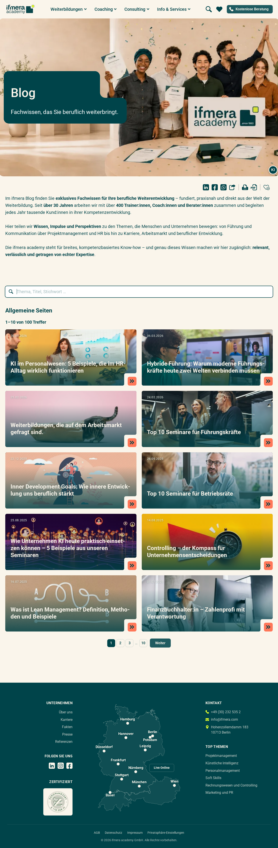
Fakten (67, 727)
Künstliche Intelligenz (221, 763)
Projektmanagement (221, 756)
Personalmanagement (222, 771)
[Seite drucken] (245, 187)
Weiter (160, 643)
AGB (97, 832)
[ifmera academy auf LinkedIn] (52, 766)
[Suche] (209, 9)
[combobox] (141, 291)
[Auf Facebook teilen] (214, 187)
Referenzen (64, 742)
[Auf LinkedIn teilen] (206, 187)
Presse (67, 734)
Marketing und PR (219, 792)
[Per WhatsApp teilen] (223, 187)
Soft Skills (213, 778)
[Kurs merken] (266, 187)
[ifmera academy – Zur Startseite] (20, 9)
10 (143, 643)
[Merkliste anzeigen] (219, 9)
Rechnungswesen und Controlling (231, 785)
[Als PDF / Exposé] (253, 187)
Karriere (67, 720)
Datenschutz (113, 832)
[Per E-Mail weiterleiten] (232, 187)
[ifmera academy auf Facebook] (69, 766)
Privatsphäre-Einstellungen (165, 832)
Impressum (135, 832)
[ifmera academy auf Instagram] (61, 766)
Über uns (66, 712)
